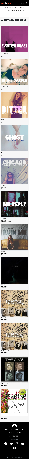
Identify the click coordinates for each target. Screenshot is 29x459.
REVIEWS (7, 10)
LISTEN (22, 7)
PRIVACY (14, 429)
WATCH (17, 7)
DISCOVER (11, 7)
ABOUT (6, 429)
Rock (9, 221)
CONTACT (18, 433)
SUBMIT (13, 10)
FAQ (21, 429)
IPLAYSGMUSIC (20, 10)
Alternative (4, 221)
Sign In (17, 3)
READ (6, 7)
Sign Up (22, 3)
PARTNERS (9, 433)
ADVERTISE (14, 436)
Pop (2, 56)
